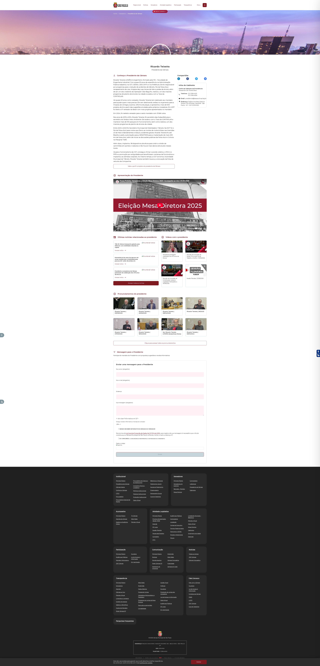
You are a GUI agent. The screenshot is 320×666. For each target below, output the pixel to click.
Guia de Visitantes (155, 496)
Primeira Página (120, 481)
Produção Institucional (139, 497)
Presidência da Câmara (122, 484)
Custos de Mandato (121, 608)
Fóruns (172, 538)
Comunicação (157, 550)
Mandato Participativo (122, 560)
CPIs (153, 540)
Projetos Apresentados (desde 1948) (159, 520)
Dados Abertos (142, 589)
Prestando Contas (143, 592)
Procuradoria (119, 496)
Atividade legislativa (165, 5)
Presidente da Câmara (196, 487)
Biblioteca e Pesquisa (156, 481)
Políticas (162, 586)
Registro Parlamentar (176, 535)
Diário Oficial (136, 500)
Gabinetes (193, 490)
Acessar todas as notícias (136, 283)
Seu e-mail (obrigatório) (123, 380)
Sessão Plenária (157, 530)
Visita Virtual (164, 600)
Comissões (155, 536)
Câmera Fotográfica (194, 560)
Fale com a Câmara (194, 582)
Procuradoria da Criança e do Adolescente (140, 481)
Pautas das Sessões (158, 533)
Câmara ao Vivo (120, 592)
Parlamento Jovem (156, 484)
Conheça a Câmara (121, 490)
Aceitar (198, 662)
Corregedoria (193, 481)
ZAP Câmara (119, 563)
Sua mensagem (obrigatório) (124, 402)
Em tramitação (135, 562)
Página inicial (137, 5)
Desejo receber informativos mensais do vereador (130, 421)
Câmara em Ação (173, 566)
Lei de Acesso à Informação (135, 558)
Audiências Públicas (176, 516)
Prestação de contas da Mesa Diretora (146, 601)
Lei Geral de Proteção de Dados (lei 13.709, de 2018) (143, 433)
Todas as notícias (193, 554)
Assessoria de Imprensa (156, 567)
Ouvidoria (134, 554)
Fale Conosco (194, 578)
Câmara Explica (120, 487)
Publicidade (171, 563)
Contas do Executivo (176, 525)
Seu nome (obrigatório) (123, 369)
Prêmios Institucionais (139, 491)
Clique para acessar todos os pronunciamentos (160, 343)
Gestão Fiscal (164, 582)
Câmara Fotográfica (173, 560)
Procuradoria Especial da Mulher (123, 500)
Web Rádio (134, 519)
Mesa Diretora (178, 492)
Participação (177, 5)
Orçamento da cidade (194, 533)
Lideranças (193, 484)
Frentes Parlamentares (177, 528)
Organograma (154, 490)
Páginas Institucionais (139, 494)
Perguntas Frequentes (125, 621)
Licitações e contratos (122, 598)
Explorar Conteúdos (160, 11)
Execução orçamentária (145, 605)
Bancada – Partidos (179, 489)
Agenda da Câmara (121, 519)
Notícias (145, 5)
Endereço (119, 391)
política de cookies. (146, 663)
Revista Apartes (156, 560)
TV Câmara (134, 516)
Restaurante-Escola (156, 493)
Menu (198, 5)
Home (115, 13)
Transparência (188, 5)
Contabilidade (142, 608)
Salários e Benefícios (122, 605)
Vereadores (154, 5)
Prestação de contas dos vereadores (167, 593)
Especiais (190, 536)
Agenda (154, 524)
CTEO (117, 493)
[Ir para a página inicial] (120, 5)
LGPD (190, 600)
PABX (190, 597)
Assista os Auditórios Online (122, 523)
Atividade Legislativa (160, 511)
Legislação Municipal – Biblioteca (194, 516)
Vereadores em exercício (178, 485)
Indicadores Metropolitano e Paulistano (146, 596)
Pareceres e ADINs (175, 531)
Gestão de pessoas (121, 601)
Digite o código (120, 443)
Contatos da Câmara (195, 594)
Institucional (121, 476)
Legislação (173, 522)
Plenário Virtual (135, 522)
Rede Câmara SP (157, 563)
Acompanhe (121, 511)
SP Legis (155, 527)
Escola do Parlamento (156, 487)
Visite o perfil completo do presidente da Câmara (144, 166)
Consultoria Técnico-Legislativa (139, 486)
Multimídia (171, 554)
